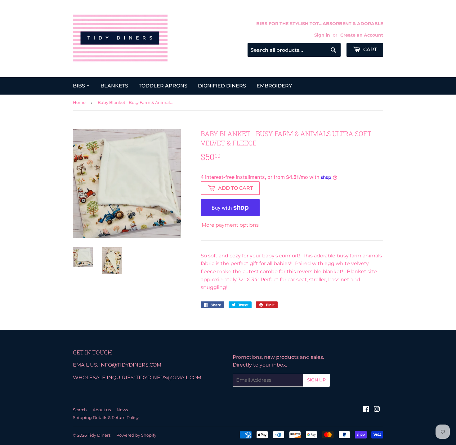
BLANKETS (114, 86)
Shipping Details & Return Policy (106, 417)
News (122, 409)
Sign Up (316, 380)
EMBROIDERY (274, 86)
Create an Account (361, 35)
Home (79, 102)
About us (102, 409)
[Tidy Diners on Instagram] (377, 410)
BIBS (79, 86)
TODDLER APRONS (163, 86)
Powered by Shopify (136, 435)
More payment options (230, 225)
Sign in (322, 35)
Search (80, 409)
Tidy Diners (99, 435)
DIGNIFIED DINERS (222, 86)
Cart (369, 49)
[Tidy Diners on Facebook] (366, 410)
